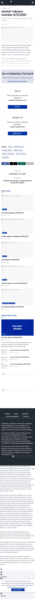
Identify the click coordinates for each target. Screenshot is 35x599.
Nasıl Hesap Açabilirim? (12, 416)
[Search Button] (33, 2)
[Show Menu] (2, 2)
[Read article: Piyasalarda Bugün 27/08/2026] (17, 297)
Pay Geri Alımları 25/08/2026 (19, 350)
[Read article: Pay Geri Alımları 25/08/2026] (5, 352)
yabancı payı (18, 150)
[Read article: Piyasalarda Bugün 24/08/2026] (5, 365)
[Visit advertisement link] (17, 379)
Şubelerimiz (25, 413)
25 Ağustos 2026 (14, 352)
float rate (5, 157)
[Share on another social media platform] (30, 163)
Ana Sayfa (3, 8)
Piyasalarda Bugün (9, 303)
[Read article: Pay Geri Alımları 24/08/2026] (17, 327)
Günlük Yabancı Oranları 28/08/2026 (14, 283)
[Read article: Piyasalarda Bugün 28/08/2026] (17, 203)
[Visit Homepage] (17, 3)
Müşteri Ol (17, 133)
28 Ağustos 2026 (6, 215)
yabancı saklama (8, 154)
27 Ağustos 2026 (6, 309)
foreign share (7, 150)
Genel (9, 8)
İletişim (16, 413)
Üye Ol (17, 107)
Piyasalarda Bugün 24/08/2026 (20, 364)
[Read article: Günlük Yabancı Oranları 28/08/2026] (17, 273)
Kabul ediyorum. (18, 589)
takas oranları (21, 154)
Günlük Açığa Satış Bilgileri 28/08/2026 (15, 236)
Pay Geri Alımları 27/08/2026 (19, 357)
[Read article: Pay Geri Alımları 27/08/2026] (5, 358)
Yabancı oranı (19, 147)
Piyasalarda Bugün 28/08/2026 (12, 213)
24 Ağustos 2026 (6, 339)
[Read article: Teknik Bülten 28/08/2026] (17, 250)
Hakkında (7, 413)
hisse (10, 147)
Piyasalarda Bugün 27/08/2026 (12, 307)
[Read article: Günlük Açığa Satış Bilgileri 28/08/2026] (17, 226)
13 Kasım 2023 (5, 24)
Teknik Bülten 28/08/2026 (10, 260)
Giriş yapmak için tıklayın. (17, 81)
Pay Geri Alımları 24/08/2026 (11, 337)
